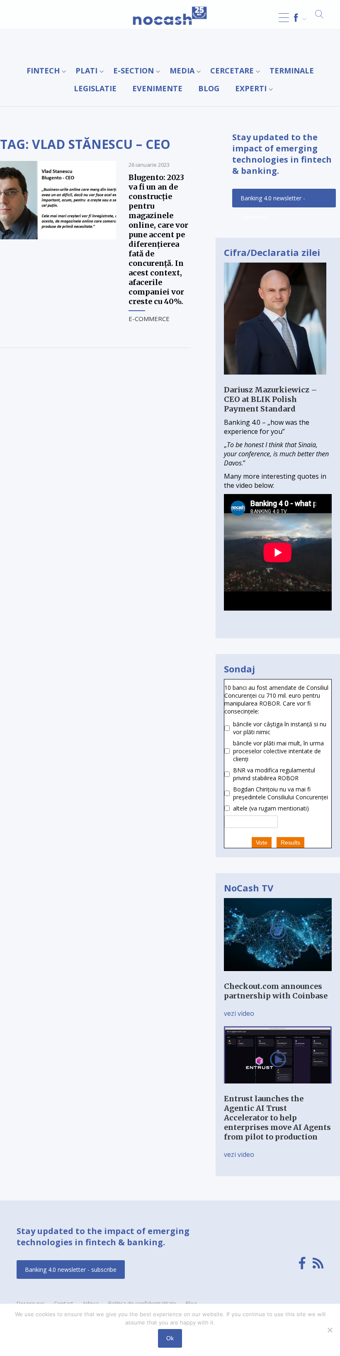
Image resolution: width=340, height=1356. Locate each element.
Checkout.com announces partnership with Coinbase (276, 991)
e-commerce (149, 318)
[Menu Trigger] (284, 17)
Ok (170, 1338)
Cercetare (232, 70)
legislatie (95, 88)
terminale (292, 70)
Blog (208, 88)
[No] (329, 1330)
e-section (133, 70)
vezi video (239, 1013)
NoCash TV (248, 887)
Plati (86, 70)
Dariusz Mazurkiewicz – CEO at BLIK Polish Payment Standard (270, 399)
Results (290, 842)
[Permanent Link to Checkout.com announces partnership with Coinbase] (278, 976)
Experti (251, 88)
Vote (261, 842)
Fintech (43, 70)
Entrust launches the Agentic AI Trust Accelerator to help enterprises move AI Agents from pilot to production (277, 1118)
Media (182, 70)
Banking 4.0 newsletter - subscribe (272, 200)
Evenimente (157, 88)
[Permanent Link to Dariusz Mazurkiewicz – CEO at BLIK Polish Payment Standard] (275, 380)
